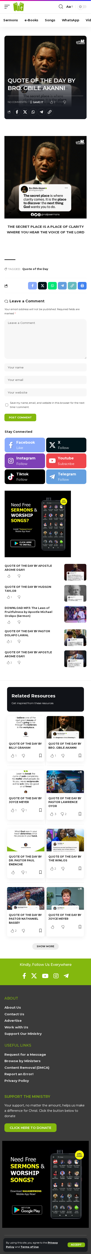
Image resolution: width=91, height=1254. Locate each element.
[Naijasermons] (18, 6)
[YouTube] (45, 976)
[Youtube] (66, 460)
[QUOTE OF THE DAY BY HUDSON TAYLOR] (75, 593)
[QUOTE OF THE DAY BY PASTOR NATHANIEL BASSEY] (25, 898)
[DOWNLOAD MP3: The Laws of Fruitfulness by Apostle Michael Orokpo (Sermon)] (75, 614)
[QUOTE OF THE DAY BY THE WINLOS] (65, 840)
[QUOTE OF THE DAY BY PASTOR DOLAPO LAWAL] (75, 637)
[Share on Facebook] (17, 112)
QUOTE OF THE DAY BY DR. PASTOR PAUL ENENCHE (25, 860)
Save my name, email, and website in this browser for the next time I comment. (47, 405)
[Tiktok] (25, 476)
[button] (76, 1244)
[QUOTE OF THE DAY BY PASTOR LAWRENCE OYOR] (65, 781)
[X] (66, 445)
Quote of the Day (35, 269)
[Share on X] (25, 112)
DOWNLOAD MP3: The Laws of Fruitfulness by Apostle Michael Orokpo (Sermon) (28, 612)
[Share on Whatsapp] (33, 112)
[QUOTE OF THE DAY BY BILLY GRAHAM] (25, 727)
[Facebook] (25, 445)
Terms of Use (30, 1246)
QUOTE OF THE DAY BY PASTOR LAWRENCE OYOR (64, 802)
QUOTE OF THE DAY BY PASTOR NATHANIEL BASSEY (25, 918)
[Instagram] (25, 460)
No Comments (17, 102)
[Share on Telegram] (41, 112)
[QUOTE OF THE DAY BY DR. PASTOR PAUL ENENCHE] (25, 840)
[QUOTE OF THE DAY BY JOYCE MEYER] (25, 781)
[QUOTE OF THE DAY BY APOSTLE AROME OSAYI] (75, 572)
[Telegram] (66, 476)
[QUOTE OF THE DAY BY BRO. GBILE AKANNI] (65, 727)
